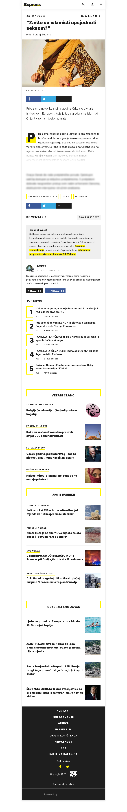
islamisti (81, 196)
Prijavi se (34, 291)
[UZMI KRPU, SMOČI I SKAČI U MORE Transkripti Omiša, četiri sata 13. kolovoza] (93, 558)
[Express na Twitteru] (67, 767)
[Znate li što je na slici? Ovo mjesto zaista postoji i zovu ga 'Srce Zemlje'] (93, 535)
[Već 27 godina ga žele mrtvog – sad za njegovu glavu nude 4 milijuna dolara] (93, 454)
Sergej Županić (42, 34)
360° (38, 316)
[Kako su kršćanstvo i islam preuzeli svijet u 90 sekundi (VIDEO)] (93, 432)
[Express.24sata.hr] (32, 2)
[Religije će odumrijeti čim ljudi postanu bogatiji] (93, 410)
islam (66, 196)
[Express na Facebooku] (60, 767)
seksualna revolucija (42, 196)
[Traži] (83, 4)
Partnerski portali (63, 784)
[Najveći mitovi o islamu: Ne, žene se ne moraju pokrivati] (93, 475)
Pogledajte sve (89, 217)
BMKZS (41, 266)
